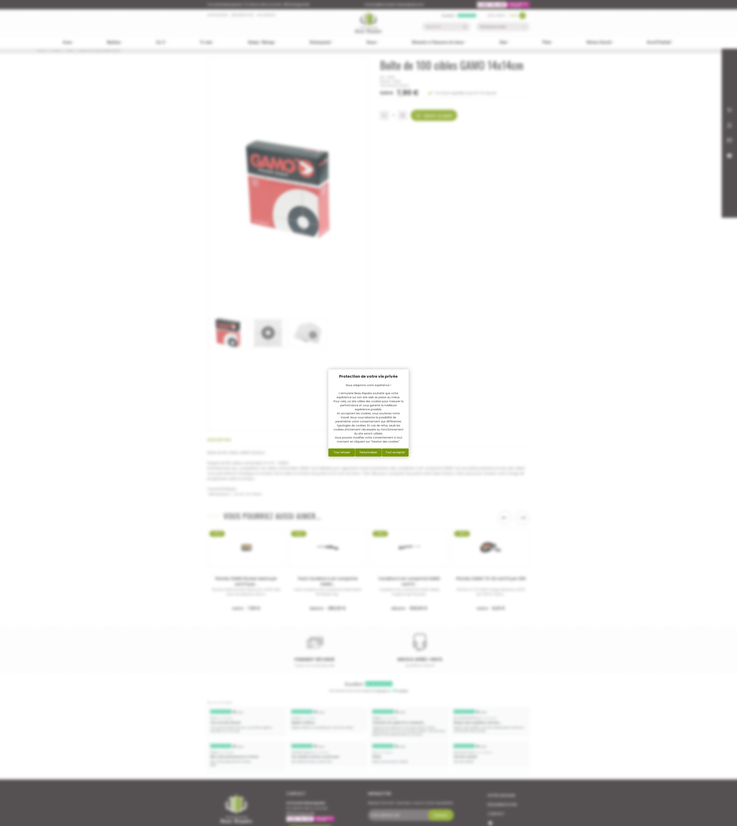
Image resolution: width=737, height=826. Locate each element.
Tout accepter (395, 452)
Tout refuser (341, 452)
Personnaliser (368, 452)
